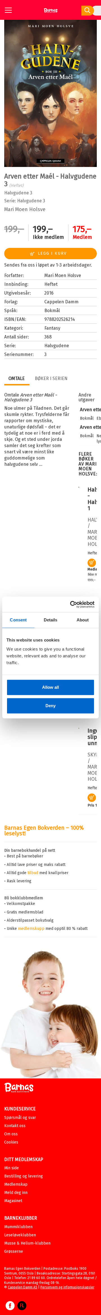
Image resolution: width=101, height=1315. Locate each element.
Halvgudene (29, 200)
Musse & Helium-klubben (27, 1243)
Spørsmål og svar (20, 1117)
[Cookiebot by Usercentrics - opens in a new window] (71, 604)
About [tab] (83, 619)
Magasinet (13, 1200)
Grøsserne (13, 1251)
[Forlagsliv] (21, 1308)
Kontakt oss (15, 1125)
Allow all (50, 687)
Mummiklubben (18, 1226)
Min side (11, 1168)
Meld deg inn (15, 1192)
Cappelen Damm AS (22, 1287)
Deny (50, 705)
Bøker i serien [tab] (51, 378)
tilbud (32, 872)
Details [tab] (51, 619)
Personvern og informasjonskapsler (67, 1287)
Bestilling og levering (23, 1176)
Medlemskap (15, 1184)
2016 (49, 293)
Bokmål (52, 310)
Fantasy (52, 328)
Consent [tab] (18, 619)
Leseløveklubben (20, 1235)
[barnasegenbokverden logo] (18, 1088)
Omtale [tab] (16, 378)
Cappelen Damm (61, 301)
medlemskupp (31, 928)
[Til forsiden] (51, 12)
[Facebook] (10, 1308)
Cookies (11, 1142)
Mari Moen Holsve (24, 209)
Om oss (11, 1134)
